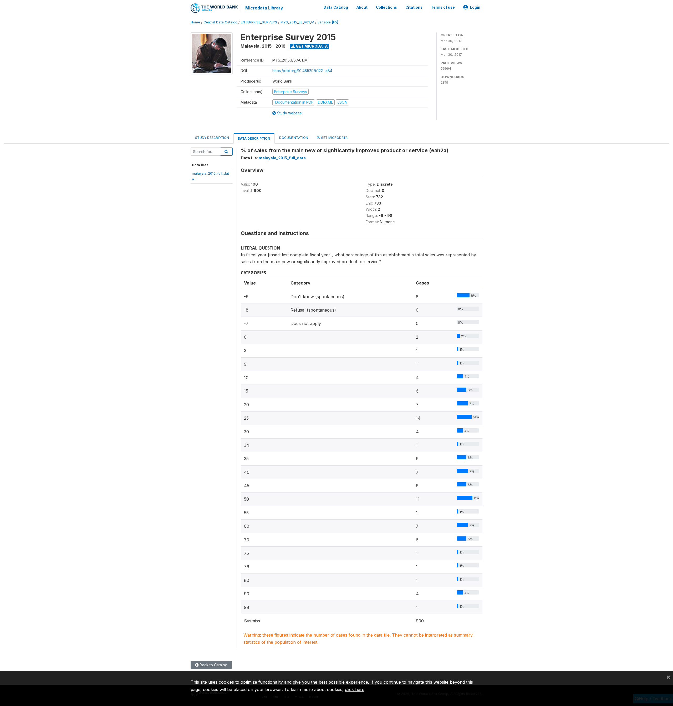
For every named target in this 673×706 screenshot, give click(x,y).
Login (475, 7)
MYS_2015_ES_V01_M (297, 22)
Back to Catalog (213, 665)
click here (354, 689)
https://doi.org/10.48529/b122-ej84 (302, 70)
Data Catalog (336, 7)
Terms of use (443, 7)
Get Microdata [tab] (334, 138)
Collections (386, 7)
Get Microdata (311, 46)
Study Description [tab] (212, 138)
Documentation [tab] (293, 138)
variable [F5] (328, 22)
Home (195, 22)
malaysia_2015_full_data (282, 158)
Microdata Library (264, 8)
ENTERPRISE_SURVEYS (259, 22)
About (362, 7)
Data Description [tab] (254, 138)
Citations (413, 7)
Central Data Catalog (220, 22)
